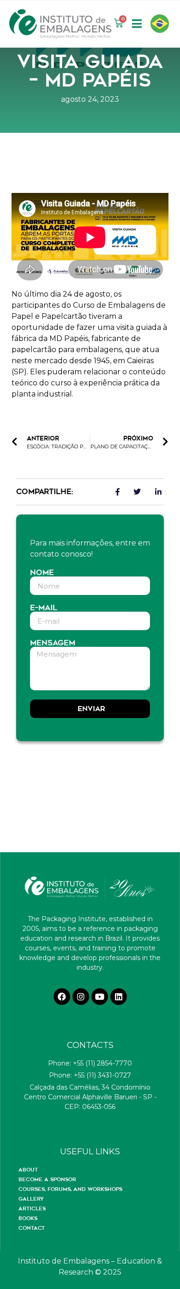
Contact (31, 1228)
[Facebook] (62, 996)
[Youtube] (99, 996)
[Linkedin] (118, 996)
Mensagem (52, 643)
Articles (32, 1208)
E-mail (43, 608)
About (28, 1169)
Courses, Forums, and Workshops (70, 1189)
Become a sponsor (47, 1179)
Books (27, 1218)
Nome (42, 572)
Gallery (31, 1199)
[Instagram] (80, 996)
